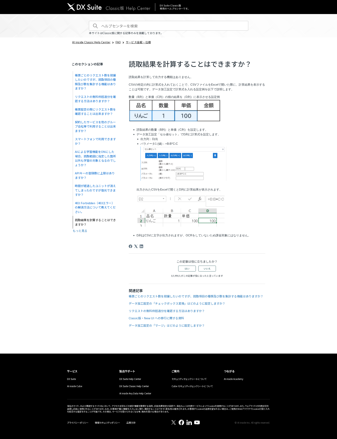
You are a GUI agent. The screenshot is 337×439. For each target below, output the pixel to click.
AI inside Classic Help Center (91, 42)
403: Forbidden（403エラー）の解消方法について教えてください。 (95, 207)
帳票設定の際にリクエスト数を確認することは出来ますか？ (95, 111)
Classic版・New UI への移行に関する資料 (156, 318)
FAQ (118, 42)
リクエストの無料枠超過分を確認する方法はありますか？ (95, 99)
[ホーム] (108, 7)
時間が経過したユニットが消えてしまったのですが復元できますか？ (95, 190)
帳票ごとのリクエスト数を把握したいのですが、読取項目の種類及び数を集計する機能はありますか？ (95, 81)
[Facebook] (130, 246)
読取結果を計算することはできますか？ (95, 222)
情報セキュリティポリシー (107, 422)
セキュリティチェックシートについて (189, 378)
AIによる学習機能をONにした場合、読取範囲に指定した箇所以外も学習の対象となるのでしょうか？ (95, 158)
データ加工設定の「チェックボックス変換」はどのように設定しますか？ (177, 303)
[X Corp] (136, 246)
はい (187, 268)
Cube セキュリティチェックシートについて (192, 386)
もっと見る (80, 231)
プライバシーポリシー (78, 422)
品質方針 (131, 422)
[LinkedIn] (141, 246)
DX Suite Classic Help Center (134, 386)
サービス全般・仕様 (138, 42)
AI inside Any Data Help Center (135, 393)
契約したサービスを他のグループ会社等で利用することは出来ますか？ (95, 126)
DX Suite (71, 378)
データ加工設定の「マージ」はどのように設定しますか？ (167, 325)
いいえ (207, 268)
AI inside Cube (74, 386)
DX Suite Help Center (130, 378)
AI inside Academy (233, 378)
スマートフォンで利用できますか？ (95, 141)
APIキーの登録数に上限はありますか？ (95, 175)
